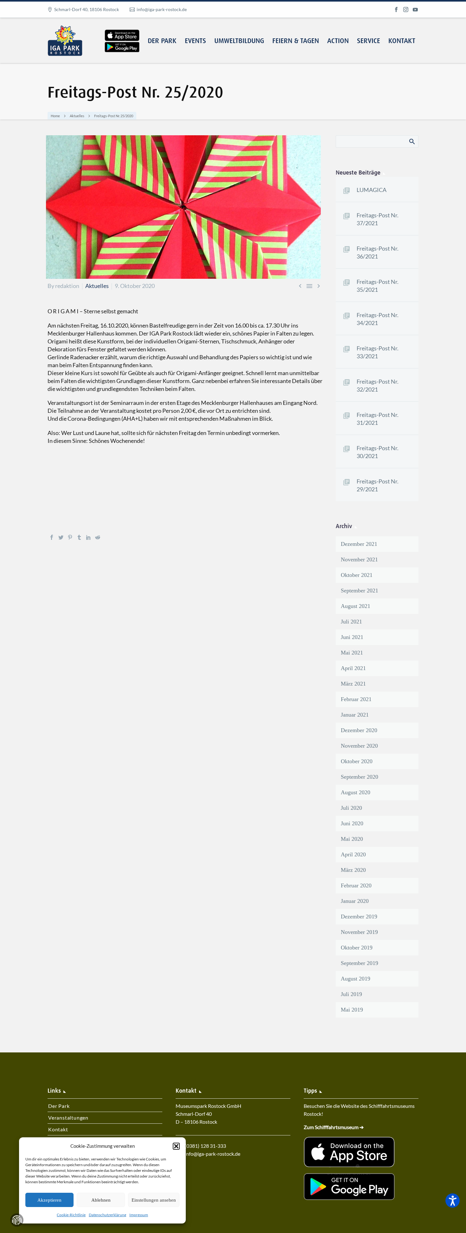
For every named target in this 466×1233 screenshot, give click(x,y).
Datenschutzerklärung (107, 1214)
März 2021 (353, 683)
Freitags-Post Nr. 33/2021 (377, 352)
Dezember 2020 (359, 730)
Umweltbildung (239, 41)
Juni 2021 (352, 637)
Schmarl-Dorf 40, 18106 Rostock (86, 9)
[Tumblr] (79, 537)
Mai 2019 (352, 1009)
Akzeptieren (49, 1200)
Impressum (138, 1214)
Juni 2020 (352, 823)
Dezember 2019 (359, 916)
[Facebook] (396, 9)
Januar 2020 (355, 901)
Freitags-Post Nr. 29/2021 (377, 485)
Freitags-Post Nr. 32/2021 (377, 385)
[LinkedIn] (88, 537)
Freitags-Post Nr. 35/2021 (377, 285)
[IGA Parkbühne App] (122, 29)
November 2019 (359, 932)
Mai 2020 (352, 839)
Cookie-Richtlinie (71, 1214)
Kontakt (401, 41)
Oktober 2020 (356, 761)
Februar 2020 (356, 885)
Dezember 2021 (359, 544)
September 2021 (359, 590)
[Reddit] (97, 537)
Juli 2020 (351, 808)
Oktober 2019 (356, 947)
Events (195, 41)
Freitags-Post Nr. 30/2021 (377, 451)
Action (338, 41)
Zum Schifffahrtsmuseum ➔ (334, 1127)
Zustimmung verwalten (16, 1220)
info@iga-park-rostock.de (162, 9)
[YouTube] (415, 9)
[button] (176, 1146)
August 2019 (355, 978)
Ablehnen (101, 1200)
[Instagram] (406, 9)
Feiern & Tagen (295, 41)
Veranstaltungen (68, 1118)
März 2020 (353, 870)
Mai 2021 (352, 652)
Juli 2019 (351, 994)
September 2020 (359, 777)
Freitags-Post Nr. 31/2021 (377, 418)
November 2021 (359, 559)
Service (368, 41)
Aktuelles (97, 285)
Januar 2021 (355, 715)
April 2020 (353, 854)
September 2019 (359, 963)
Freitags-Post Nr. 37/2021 (377, 219)
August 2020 (355, 792)
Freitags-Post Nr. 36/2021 (377, 252)
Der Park (162, 41)
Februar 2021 (356, 699)
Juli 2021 (351, 621)
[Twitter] (60, 537)
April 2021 (353, 668)
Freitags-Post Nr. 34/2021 (377, 318)
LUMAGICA (371, 189)
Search (411, 141)
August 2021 (355, 606)
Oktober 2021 (356, 575)
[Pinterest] (70, 537)
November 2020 (359, 746)
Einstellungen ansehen (154, 1200)
